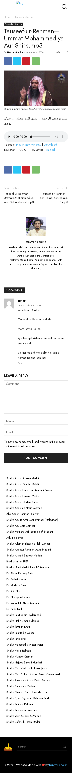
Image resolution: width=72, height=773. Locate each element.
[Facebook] (8, 61)
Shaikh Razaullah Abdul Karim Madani (28, 680)
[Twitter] (17, 61)
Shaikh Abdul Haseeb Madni (22, 496)
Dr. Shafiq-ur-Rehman (18, 597)
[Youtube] (51, 272)
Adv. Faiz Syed (15, 538)
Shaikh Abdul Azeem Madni (22, 478)
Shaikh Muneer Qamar (19, 656)
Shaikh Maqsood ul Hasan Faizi (24, 645)
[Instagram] (29, 272)
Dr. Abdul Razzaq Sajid (20, 573)
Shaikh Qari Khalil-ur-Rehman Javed (27, 668)
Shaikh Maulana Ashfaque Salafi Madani (29, 532)
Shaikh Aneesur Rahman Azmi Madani (28, 550)
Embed (50, 150)
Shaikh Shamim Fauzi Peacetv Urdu (27, 692)
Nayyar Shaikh (15, 52)
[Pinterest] (26, 61)
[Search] (64, 747)
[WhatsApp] (36, 61)
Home (7, 17)
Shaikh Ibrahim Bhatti (18, 627)
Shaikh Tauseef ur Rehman (21, 710)
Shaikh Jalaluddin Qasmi (20, 633)
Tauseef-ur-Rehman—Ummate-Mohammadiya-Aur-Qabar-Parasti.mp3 (19, 198)
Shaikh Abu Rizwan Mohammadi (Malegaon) (32, 520)
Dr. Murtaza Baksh (16, 585)
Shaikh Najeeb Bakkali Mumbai (24, 662)
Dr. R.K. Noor (14, 591)
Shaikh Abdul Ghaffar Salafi (22, 484)
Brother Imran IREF (17, 561)
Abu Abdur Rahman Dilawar (22, 514)
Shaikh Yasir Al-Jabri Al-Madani (24, 716)
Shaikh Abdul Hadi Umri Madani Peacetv (30, 490)
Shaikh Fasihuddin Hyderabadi (24, 615)
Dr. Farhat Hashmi (16, 579)
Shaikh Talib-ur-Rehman (20, 704)
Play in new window (28, 144)
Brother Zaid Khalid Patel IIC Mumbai (27, 567)
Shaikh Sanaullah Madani (20, 686)
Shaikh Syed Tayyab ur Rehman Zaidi (27, 698)
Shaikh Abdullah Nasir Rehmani (24, 508)
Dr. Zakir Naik (14, 609)
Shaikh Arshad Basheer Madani (24, 555)
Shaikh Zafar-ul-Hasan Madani (23, 722)
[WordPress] (44, 272)
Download (50, 144)
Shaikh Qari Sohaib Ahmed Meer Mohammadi (33, 674)
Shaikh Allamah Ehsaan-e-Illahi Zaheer (28, 544)
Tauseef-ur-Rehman (24, 17)
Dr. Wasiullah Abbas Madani (22, 603)
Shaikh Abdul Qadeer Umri (22, 502)
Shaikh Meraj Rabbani (18, 651)
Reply (20, 363)
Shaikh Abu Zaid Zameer (20, 526)
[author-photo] (36, 236)
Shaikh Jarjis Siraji (16, 639)
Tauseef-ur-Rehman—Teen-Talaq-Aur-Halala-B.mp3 (53, 198)
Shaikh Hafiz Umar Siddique (22, 621)
